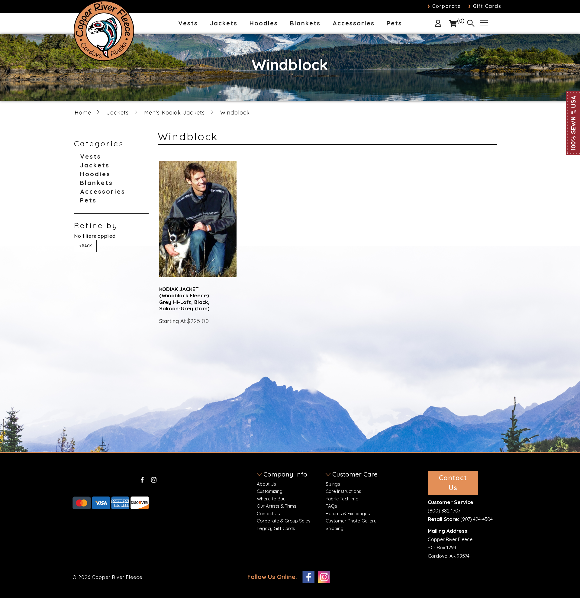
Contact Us (268, 513)
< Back (85, 246)
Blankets (305, 23)
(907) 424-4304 (476, 519)
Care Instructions (343, 491)
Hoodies (264, 23)
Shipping (334, 528)
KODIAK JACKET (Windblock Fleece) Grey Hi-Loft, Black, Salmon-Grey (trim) (184, 299)
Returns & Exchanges (348, 513)
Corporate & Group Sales (284, 521)
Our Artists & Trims (276, 506)
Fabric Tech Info (342, 499)
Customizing (269, 491)
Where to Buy (271, 499)
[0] (453, 23)
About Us (266, 484)
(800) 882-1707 (444, 511)
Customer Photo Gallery (351, 521)
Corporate (444, 6)
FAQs (331, 506)
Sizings (333, 484)
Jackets (223, 23)
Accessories (354, 23)
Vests (188, 23)
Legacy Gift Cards (276, 528)
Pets (394, 23)
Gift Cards (484, 6)
